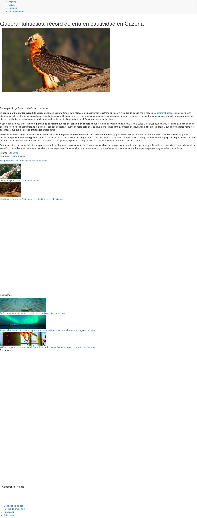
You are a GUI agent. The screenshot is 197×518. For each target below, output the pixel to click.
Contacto (13, 7)
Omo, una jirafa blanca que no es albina (19, 180)
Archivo (12, 1)
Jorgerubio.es (18, 155)
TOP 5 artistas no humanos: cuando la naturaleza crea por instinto (32, 313)
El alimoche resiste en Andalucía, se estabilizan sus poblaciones (31, 198)
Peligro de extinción (9, 160)
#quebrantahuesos (37, 160)
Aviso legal (9, 514)
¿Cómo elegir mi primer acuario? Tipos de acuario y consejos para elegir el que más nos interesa (47, 347)
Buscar (12, 4)
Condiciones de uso (13, 505)
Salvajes (24, 160)
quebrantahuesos (163, 112)
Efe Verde (13, 152)
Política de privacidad (14, 508)
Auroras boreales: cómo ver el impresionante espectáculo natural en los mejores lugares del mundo (48, 330)
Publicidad (9, 511)
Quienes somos (16, 10)
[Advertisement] (75, 99)
